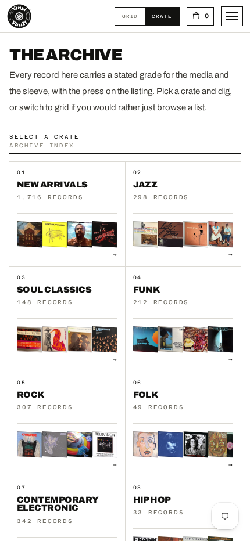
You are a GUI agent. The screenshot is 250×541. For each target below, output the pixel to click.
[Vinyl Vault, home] (19, 16)
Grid (133, 16)
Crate (165, 16)
